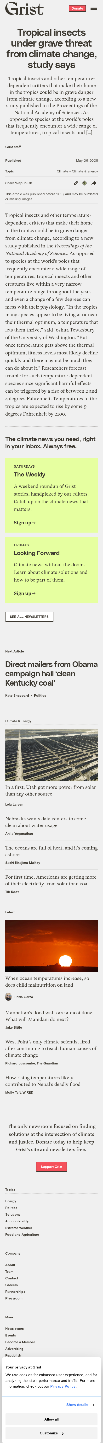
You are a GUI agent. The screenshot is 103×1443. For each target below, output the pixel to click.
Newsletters (14, 1328)
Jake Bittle (13, 1027)
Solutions (12, 1214)
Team (9, 1271)
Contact (11, 1278)
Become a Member (20, 1342)
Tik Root (12, 892)
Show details (77, 1405)
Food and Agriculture (22, 1234)
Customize (49, 1433)
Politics (40, 695)
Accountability (17, 1221)
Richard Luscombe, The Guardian (31, 1063)
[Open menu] (93, 8)
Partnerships (15, 1291)
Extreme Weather (18, 1228)
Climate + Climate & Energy (77, 171)
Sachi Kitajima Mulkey (22, 862)
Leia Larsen (14, 804)
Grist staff (13, 147)
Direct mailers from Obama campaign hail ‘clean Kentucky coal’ (51, 673)
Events (10, 1335)
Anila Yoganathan (19, 833)
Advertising (14, 1349)
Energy (10, 1201)
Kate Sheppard (17, 695)
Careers (11, 1285)
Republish (13, 1355)
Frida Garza (23, 997)
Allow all (51, 1419)
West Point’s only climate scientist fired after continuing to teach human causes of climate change (50, 1048)
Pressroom (14, 1298)
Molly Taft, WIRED (19, 1092)
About (10, 1265)
